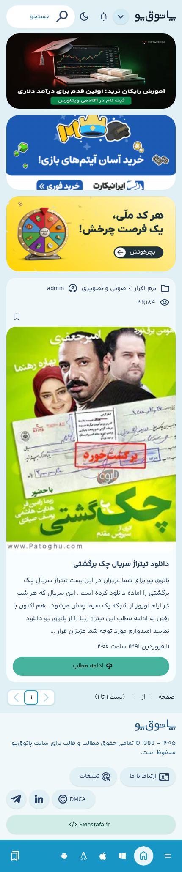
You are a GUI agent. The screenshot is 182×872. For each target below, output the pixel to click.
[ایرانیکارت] (91, 152)
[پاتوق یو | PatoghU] (155, 16)
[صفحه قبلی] (46, 697)
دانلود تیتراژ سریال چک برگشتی (121, 564)
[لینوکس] (83, 856)
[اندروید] (64, 856)
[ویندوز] (122, 856)
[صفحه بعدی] (16, 697)
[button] (31, 697)
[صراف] (91, 233)
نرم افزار (145, 288)
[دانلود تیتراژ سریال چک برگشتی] (91, 439)
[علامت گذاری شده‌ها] (15, 856)
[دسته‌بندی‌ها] (121, 17)
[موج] (91, 71)
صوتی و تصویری (104, 288)
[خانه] (144, 856)
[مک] (103, 856)
